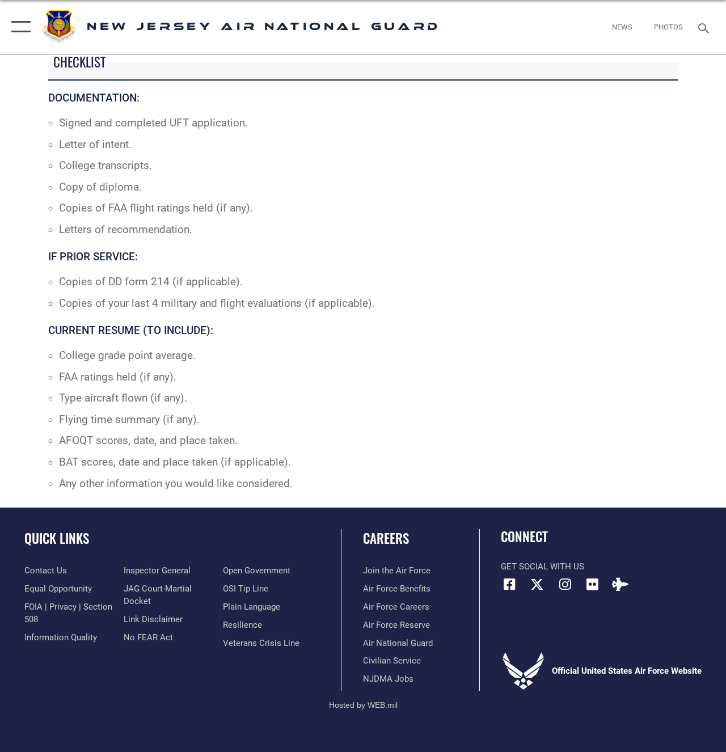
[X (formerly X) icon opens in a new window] (537, 584)
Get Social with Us (542, 566)
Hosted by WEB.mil (363, 704)
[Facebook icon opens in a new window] (509, 584)
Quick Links (56, 538)
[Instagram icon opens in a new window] (564, 584)
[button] (18, 27)
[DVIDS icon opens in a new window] (620, 584)
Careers (386, 538)
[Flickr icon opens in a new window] (592, 584)
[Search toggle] (705, 27)
